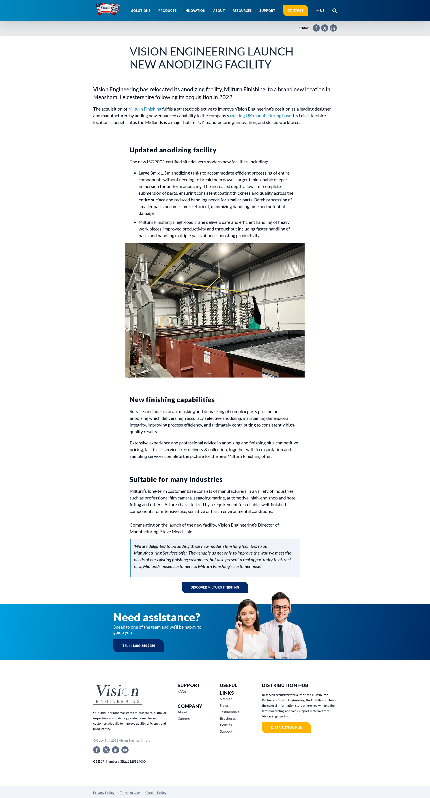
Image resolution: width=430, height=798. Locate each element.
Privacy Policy (103, 792)
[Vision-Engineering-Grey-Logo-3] (117, 683)
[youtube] (125, 749)
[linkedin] (115, 749)
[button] (334, 10)
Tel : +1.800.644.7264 (138, 646)
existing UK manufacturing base (260, 115)
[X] (322, 26)
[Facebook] (314, 26)
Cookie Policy (155, 792)
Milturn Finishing (144, 108)
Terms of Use (130, 792)
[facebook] (96, 749)
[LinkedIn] (331, 26)
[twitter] (106, 749)
